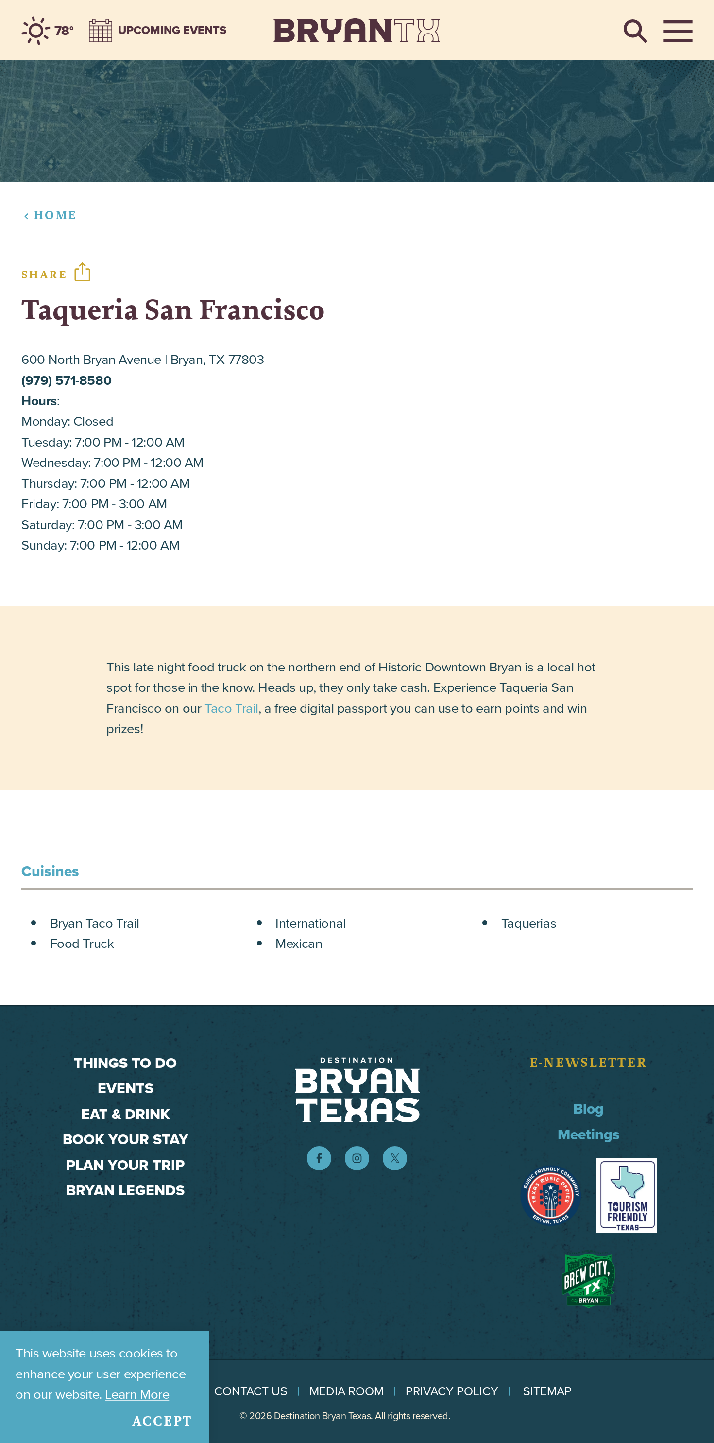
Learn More (137, 1394)
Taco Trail (231, 708)
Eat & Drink (125, 1114)
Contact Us (251, 1391)
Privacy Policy (452, 1391)
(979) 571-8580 (66, 380)
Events (125, 1088)
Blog (588, 1108)
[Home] (357, 30)
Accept (162, 1421)
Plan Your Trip (125, 1165)
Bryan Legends (125, 1190)
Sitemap (547, 1391)
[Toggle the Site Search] (636, 30)
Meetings (589, 1134)
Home (55, 215)
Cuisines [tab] (50, 871)
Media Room (346, 1391)
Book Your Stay (125, 1139)
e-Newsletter (588, 1062)
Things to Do (125, 1063)
